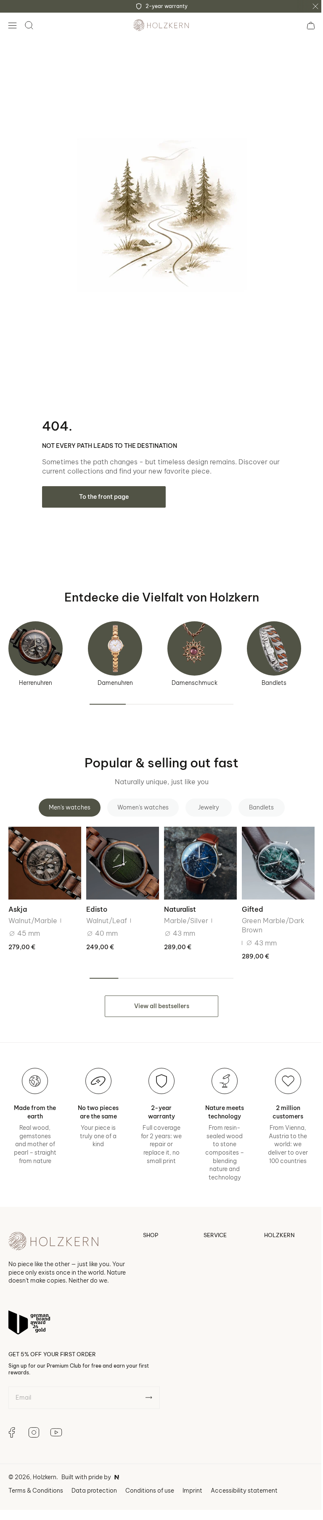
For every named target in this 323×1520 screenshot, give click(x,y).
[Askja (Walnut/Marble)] (43, 856)
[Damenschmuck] (194, 642)
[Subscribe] (149, 1398)
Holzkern (44, 1477)
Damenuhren (115, 676)
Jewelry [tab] (205, 801)
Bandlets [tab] (258, 801)
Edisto (95, 901)
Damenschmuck (194, 676)
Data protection (94, 1491)
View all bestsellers (158, 998)
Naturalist (177, 901)
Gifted (248, 901)
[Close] (315, 6)
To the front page (104, 490)
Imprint (192, 1491)
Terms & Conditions (35, 1491)
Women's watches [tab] (139, 801)
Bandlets (274, 676)
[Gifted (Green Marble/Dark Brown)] (272, 856)
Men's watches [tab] (66, 801)
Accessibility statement (244, 1491)
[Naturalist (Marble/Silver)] (196, 856)
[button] (12, 25)
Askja (17, 901)
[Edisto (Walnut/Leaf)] (120, 856)
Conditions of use (149, 1491)
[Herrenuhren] (35, 642)
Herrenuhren (35, 676)
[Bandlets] (274, 642)
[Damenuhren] (115, 642)
